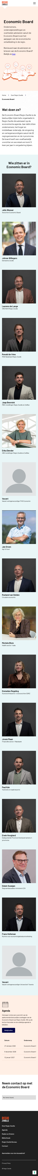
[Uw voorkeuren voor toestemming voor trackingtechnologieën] (34, 1172)
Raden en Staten (8, 1134)
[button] (34, 3)
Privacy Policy (6, 1163)
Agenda (4, 1130)
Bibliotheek (6, 1138)
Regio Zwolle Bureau (9, 1142)
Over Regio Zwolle (8, 1126)
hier (13, 54)
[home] (5, 3)
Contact (5, 1146)
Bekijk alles (8, 1030)
